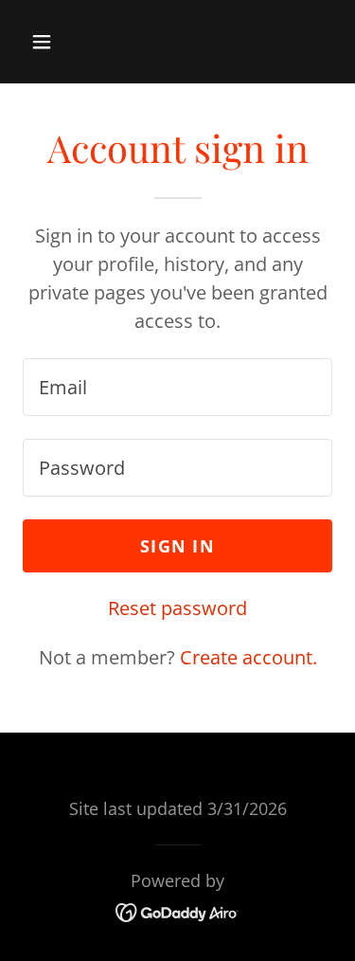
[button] (58, 42)
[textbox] (177, 387)
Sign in (177, 546)
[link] (177, 910)
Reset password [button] (177, 608)
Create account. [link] (248, 657)
